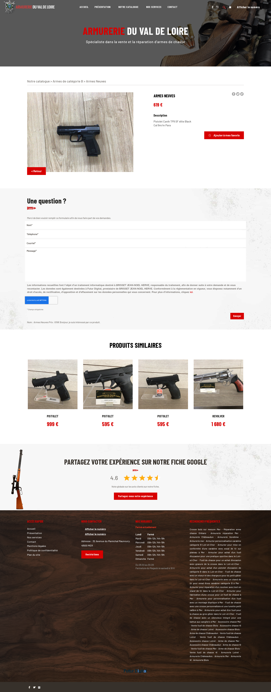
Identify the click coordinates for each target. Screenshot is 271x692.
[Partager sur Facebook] (234, 94)
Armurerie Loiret (230, 652)
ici (191, 292)
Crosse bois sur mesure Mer (205, 529)
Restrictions (92, 554)
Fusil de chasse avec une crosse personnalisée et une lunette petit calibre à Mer (215, 606)
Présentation (103, 6)
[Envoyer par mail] (242, 94)
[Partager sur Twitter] (238, 94)
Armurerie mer (197, 541)
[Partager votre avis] (217, 6)
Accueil (84, 6)
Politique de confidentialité (42, 550)
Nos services (153, 6)
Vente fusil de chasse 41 (203, 652)
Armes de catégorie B (68, 81)
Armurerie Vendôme (228, 537)
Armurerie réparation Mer (224, 533)
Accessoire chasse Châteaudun (205, 644)
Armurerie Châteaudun (202, 537)
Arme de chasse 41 (232, 644)
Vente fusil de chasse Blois (204, 625)
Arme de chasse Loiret (202, 629)
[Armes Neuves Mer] (80, 131)
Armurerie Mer (222, 656)
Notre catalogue (128, 6)
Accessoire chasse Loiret (203, 641)
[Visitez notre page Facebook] (212, 6)
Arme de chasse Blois (229, 648)
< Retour (36, 171)
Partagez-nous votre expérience (135, 496)
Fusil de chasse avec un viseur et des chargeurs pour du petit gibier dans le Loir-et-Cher (215, 575)
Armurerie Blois (201, 660)
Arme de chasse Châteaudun (204, 633)
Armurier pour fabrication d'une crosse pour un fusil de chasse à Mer (215, 594)
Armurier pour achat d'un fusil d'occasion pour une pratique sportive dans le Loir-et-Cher (215, 556)
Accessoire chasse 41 (230, 625)
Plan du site (33, 554)
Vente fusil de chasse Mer (204, 648)
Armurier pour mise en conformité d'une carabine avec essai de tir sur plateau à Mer (215, 548)
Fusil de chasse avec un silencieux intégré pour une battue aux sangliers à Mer (215, 618)
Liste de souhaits (230, 7)
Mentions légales (36, 545)
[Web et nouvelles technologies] (135, 676)
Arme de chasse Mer (228, 641)
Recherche (224, 8)
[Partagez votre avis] (39, 687)
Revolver (218, 416)
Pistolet (52, 416)
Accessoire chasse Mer (229, 621)
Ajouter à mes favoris (227, 135)
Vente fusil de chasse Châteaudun (219, 637)
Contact (173, 6)
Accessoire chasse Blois (228, 629)
